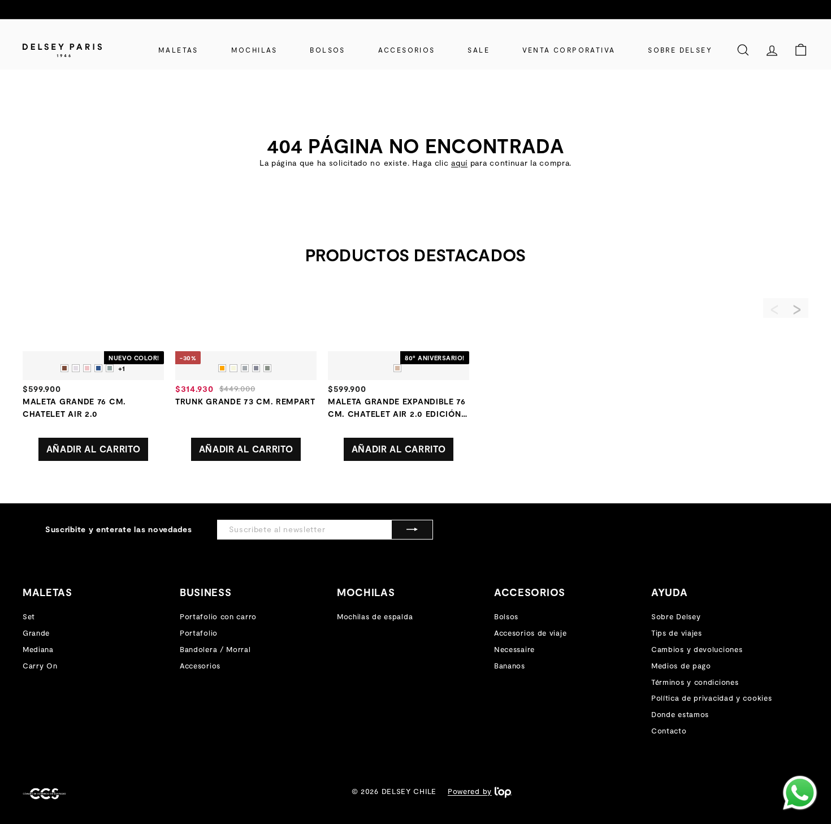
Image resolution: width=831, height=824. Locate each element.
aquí (459, 162)
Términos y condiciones (694, 682)
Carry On (40, 665)
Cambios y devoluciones (696, 649)
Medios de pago (681, 665)
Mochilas (254, 50)
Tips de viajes (676, 632)
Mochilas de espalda (375, 616)
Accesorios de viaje (530, 632)
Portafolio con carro (218, 616)
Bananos (509, 665)
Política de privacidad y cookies (711, 697)
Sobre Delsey (680, 50)
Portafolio (199, 632)
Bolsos (327, 50)
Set (29, 616)
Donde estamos (680, 714)
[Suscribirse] (412, 529)
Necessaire (514, 649)
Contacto (669, 730)
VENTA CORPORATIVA (569, 50)
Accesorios (406, 50)
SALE (479, 50)
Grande (36, 632)
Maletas (178, 50)
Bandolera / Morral (215, 649)
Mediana (38, 649)
